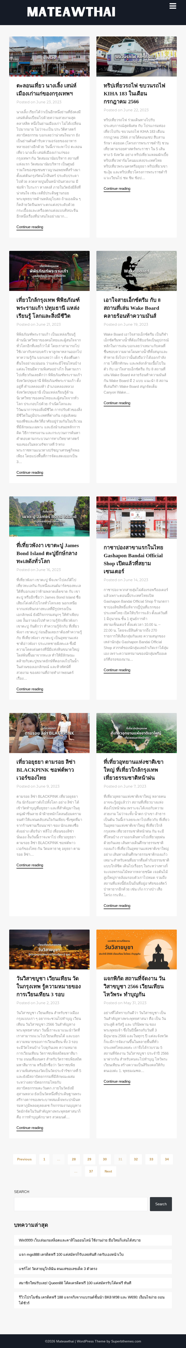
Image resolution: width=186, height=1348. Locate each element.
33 (151, 1159)
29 (89, 1159)
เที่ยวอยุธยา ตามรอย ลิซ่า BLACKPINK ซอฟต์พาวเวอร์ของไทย (45, 770)
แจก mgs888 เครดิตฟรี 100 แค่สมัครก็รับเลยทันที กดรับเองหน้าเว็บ (72, 1254)
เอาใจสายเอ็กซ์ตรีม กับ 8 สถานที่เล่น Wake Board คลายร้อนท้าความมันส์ (132, 308)
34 (167, 1159)
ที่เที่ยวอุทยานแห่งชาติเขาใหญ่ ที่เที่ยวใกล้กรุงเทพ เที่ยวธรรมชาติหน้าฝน (133, 770)
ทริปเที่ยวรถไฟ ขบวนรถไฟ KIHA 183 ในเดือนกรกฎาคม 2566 (134, 94)
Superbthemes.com (126, 1341)
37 (91, 1171)
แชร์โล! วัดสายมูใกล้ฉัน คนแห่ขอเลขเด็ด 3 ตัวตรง (58, 1269)
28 (74, 1159)
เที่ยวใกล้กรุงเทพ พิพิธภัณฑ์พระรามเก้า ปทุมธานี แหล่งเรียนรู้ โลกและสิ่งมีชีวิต (48, 308)
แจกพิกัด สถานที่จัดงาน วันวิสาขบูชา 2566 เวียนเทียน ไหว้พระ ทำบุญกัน (134, 986)
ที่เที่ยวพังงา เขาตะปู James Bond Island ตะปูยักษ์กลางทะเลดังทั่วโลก (47, 553)
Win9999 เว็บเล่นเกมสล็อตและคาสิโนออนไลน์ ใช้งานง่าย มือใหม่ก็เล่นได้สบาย (80, 1240)
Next (108, 1171)
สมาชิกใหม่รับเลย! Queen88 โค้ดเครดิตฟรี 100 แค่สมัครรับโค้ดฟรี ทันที (75, 1283)
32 (136, 1159)
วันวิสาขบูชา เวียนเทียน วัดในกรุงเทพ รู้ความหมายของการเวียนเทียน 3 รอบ (48, 986)
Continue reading (29, 227)
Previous (24, 1159)
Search (21, 1192)
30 (105, 1159)
